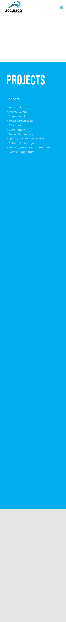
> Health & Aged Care (20, 152)
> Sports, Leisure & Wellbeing (25, 139)
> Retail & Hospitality (19, 121)
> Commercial (15, 116)
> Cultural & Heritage (20, 143)
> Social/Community (19, 134)
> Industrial (13, 107)
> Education (14, 125)
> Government (15, 130)
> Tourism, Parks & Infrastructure (28, 148)
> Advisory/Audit (17, 112)
